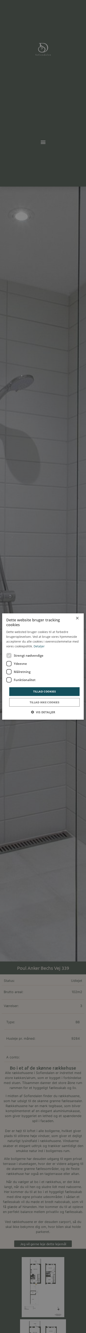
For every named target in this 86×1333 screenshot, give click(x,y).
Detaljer (39, 646)
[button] (43, 712)
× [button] (77, 618)
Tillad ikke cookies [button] (44, 702)
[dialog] (43, 666)
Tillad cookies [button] (44, 691)
